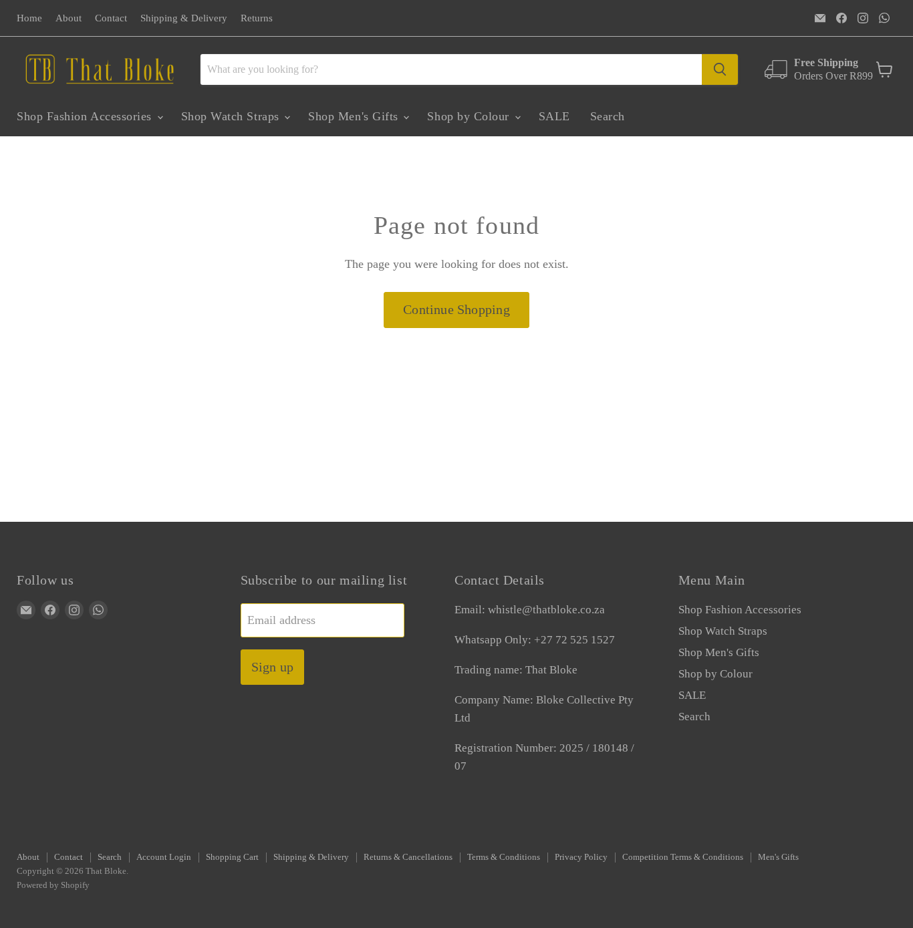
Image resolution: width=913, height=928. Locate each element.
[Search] (720, 69)
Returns (257, 18)
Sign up (272, 666)
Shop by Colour (470, 116)
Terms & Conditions (503, 857)
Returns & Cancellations (408, 857)
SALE (554, 116)
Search (607, 116)
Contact (111, 18)
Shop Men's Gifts (355, 116)
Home (29, 18)
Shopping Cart (232, 857)
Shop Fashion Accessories (86, 116)
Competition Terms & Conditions (682, 857)
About (68, 18)
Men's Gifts (778, 857)
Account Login (163, 857)
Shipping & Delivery (183, 18)
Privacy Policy (581, 857)
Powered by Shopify (53, 885)
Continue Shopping (456, 309)
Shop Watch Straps (232, 116)
